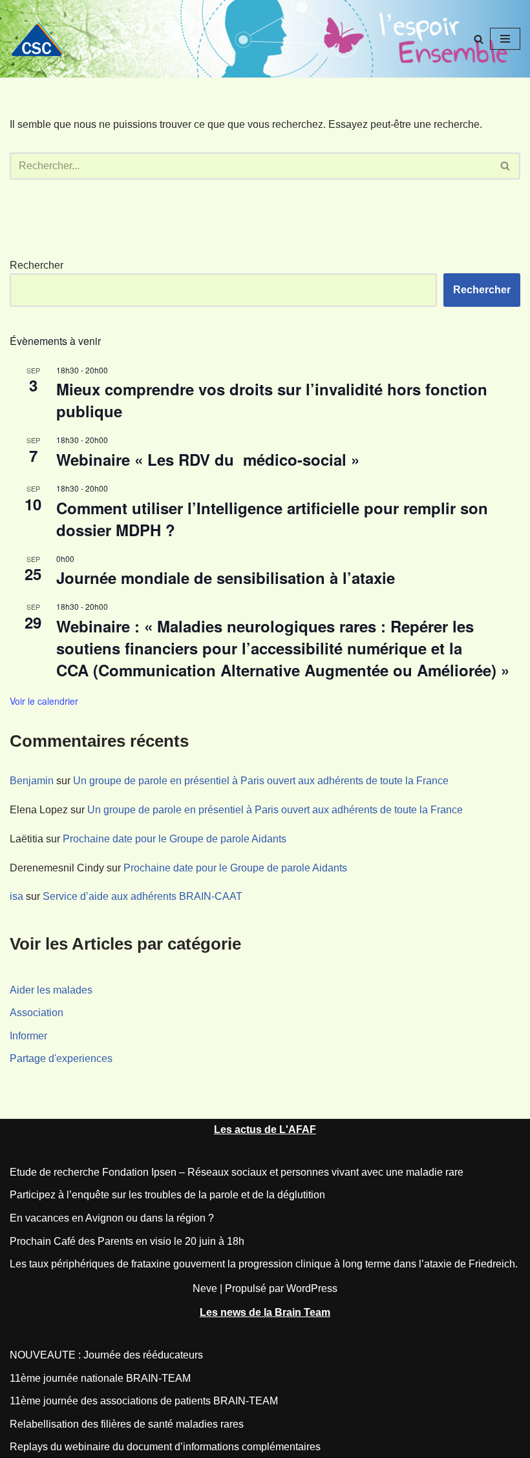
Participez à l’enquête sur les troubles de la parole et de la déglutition (167, 1194)
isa (16, 896)
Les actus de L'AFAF (265, 1129)
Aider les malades (51, 989)
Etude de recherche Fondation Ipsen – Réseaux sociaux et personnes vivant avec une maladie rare (236, 1172)
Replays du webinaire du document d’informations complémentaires (165, 1446)
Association (36, 1012)
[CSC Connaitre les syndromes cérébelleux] (42, 39)
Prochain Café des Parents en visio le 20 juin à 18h (127, 1241)
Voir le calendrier (44, 700)
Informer (28, 1035)
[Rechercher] (478, 39)
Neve (205, 1288)
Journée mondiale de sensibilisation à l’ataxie (225, 577)
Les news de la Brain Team (265, 1312)
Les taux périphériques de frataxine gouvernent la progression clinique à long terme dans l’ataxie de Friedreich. (264, 1263)
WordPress (311, 1288)
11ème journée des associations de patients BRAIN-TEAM (144, 1400)
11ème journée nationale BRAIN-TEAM (100, 1378)
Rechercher (36, 265)
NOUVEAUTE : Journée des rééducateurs (106, 1354)
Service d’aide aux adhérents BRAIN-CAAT (142, 896)
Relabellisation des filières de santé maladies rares (127, 1424)
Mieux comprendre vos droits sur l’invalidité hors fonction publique (271, 400)
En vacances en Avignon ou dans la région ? (112, 1218)
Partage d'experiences (61, 1058)
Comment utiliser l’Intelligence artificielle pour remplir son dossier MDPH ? (272, 519)
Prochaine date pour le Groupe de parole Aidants (174, 838)
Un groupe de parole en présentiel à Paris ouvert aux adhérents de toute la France (261, 780)
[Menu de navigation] (505, 39)
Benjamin (32, 780)
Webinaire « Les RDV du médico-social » (212, 459)
